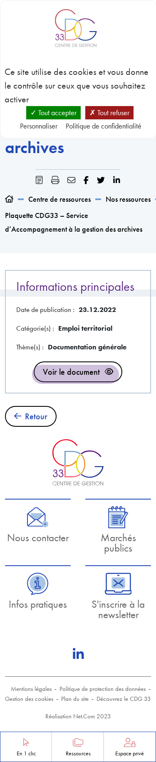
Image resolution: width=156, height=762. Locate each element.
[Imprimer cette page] (55, 180)
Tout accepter (57, 112)
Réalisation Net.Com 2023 (78, 716)
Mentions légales (31, 689)
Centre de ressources (59, 199)
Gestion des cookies (29, 699)
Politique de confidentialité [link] (103, 126)
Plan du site (75, 699)
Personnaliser (38, 126)
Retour (36, 416)
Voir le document (71, 371)
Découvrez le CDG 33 (124, 699)
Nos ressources (128, 199)
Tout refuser (112, 112)
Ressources (78, 753)
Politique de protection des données (102, 689)
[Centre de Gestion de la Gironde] (78, 462)
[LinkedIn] (78, 654)
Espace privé (129, 753)
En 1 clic (26, 753)
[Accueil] (9, 199)
